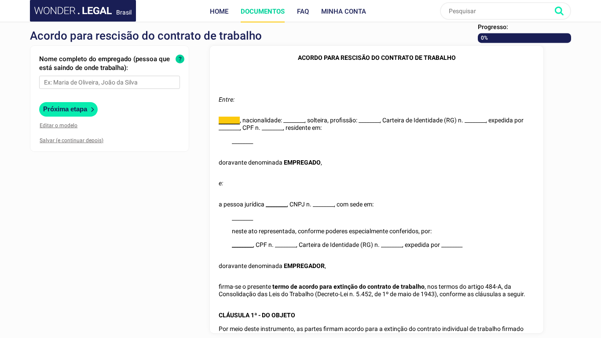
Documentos (263, 11)
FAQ (303, 11)
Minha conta (343, 11)
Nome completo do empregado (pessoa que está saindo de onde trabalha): (104, 63)
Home (219, 11)
